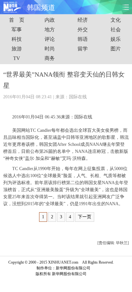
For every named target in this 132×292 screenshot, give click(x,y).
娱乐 (116, 39)
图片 (116, 48)
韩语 (83, 39)
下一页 (84, 216)
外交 (83, 29)
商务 (50, 58)
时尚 (50, 48)
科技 (17, 39)
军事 (17, 29)
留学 (83, 48)
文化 (116, 20)
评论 (50, 39)
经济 (83, 20)
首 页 (16, 20)
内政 (50, 20)
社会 (116, 29)
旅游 (17, 48)
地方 (50, 29)
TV (16, 58)
